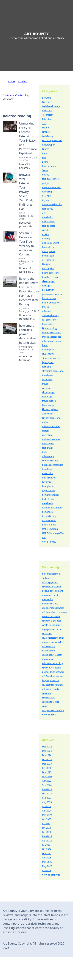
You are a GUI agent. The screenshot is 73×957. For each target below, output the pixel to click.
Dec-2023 (47, 763)
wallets (45, 230)
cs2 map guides (50, 582)
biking (45, 345)
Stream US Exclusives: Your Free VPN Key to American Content (26, 243)
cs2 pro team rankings (53, 710)
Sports (45, 161)
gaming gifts (48, 349)
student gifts (48, 353)
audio (45, 422)
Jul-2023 (46, 844)
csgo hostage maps (51, 586)
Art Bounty (36, 33)
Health (45, 127)
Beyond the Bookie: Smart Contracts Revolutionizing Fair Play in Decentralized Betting (29, 291)
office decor (48, 311)
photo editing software (53, 671)
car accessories (50, 319)
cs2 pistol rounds (50, 689)
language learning (51, 680)
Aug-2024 (47, 840)
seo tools (46, 693)
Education (47, 119)
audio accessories (51, 439)
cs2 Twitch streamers (52, 676)
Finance (46, 131)
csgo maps (47, 659)
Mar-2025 (47, 861)
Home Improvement (52, 140)
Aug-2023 (47, 802)
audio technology (50, 315)
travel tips (47, 469)
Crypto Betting (49, 516)
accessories (48, 259)
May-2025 (47, 866)
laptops (45, 430)
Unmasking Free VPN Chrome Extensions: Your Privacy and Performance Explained (28, 138)
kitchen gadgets (50, 409)
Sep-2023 (47, 797)
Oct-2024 (46, 849)
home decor (48, 247)
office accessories (51, 426)
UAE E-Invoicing (50, 528)
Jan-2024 (46, 827)
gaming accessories (52, 294)
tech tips (46, 285)
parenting (47, 435)
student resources (51, 358)
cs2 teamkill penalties (52, 684)
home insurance (50, 603)
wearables (47, 379)
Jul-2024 (46, 823)
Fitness (45, 148)
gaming (46, 238)
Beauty (45, 174)
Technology (47, 114)
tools (44, 452)
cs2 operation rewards (53, 607)
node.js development (52, 590)
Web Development (51, 106)
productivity (48, 289)
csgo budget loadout (52, 654)
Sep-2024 (47, 785)
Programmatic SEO (51, 187)
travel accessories (51, 277)
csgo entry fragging (51, 667)
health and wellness (52, 302)
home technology (50, 494)
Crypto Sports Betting (52, 507)
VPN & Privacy (49, 541)
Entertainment (49, 166)
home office (48, 324)
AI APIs (45, 234)
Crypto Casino (49, 520)
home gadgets (49, 405)
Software (46, 97)
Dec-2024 (47, 750)
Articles (22, 81)
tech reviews (48, 221)
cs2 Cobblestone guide (53, 637)
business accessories (52, 464)
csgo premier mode (51, 629)
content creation (50, 460)
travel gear (47, 375)
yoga (44, 706)
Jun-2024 (46, 806)
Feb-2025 (46, 853)
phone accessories (51, 272)
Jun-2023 (46, 768)
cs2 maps (47, 633)
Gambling (47, 191)
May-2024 (47, 814)
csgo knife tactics (50, 701)
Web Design (48, 136)
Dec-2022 (47, 746)
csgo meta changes (51, 620)
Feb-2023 (46, 772)
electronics (47, 473)
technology (47, 208)
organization (48, 490)
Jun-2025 (46, 870)
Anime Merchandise (52, 204)
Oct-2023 (46, 819)
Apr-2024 (46, 810)
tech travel (47, 447)
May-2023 (47, 776)
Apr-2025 (46, 857)
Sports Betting (49, 524)
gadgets (46, 183)
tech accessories (50, 178)
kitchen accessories (51, 417)
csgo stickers (48, 697)
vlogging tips (48, 392)
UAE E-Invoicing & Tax (53, 533)
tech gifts (46, 366)
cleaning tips (48, 281)
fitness (45, 306)
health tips (47, 396)
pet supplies (48, 268)
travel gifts (47, 217)
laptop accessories (51, 332)
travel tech (47, 503)
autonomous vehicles (52, 642)
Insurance (47, 110)
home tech (47, 511)
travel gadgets (49, 400)
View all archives (51, 874)
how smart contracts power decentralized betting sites (28, 334)
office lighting (48, 477)
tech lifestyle (48, 499)
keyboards (47, 481)
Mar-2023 (47, 789)
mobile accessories (51, 336)
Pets (44, 157)
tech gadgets (48, 225)
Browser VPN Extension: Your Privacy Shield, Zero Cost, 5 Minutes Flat (26, 192)
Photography (48, 144)
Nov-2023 (47, 793)
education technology (52, 663)
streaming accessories (53, 370)
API (44, 537)
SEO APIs (46, 195)
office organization (51, 341)
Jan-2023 (46, 832)
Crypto (45, 200)
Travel (45, 170)
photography (48, 251)
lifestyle (46, 264)
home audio (48, 255)
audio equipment (50, 242)
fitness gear (48, 443)
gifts (44, 213)
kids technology (49, 328)
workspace (47, 388)
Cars (44, 153)
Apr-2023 (46, 780)
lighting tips (48, 362)
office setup (48, 456)
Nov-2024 (47, 759)
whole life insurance (52, 624)
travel (45, 383)
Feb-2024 (46, 755)
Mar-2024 (47, 836)
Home (11, 81)
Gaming (46, 102)
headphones (48, 486)
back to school (49, 298)
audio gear (47, 413)
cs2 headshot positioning (54, 612)
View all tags (49, 714)
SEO (44, 123)
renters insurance (51, 616)
